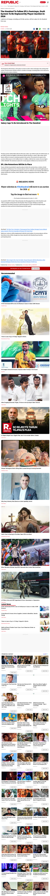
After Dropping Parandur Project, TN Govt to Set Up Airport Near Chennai (20, 402)
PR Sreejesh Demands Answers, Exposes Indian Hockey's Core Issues (19, 369)
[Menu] (47, 2)
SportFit (3, 371)
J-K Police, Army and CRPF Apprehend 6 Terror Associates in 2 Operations (20, 600)
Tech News (3, 503)
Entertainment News (5, 338)
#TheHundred (23, 186)
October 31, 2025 (33, 198)
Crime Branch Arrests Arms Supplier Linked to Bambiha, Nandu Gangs (19, 614)
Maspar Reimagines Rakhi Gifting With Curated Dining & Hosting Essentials (21, 468)
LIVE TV (43, 2)
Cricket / (5, 6)
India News (3, 404)
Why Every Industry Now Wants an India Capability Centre (16, 501)
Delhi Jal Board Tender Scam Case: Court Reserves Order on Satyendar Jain (18, 628)
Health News (4, 305)
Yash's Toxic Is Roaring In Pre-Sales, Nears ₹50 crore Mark (16, 534)
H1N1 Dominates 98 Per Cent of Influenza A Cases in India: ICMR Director (20, 304)
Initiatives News (4, 470)
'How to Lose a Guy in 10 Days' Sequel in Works (13, 336)
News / (2, 6)
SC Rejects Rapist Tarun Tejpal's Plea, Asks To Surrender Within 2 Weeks (20, 435)
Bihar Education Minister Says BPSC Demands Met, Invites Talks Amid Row (21, 567)
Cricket (2, 29)
